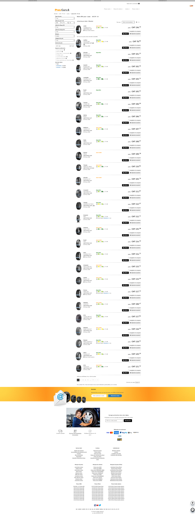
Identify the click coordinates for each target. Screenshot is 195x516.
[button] (193, 502)
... (90, 380)
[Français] (190, 5)
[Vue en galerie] (139, 22)
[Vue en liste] (137, 22)
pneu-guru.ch (100, 511)
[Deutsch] (192, 5)
